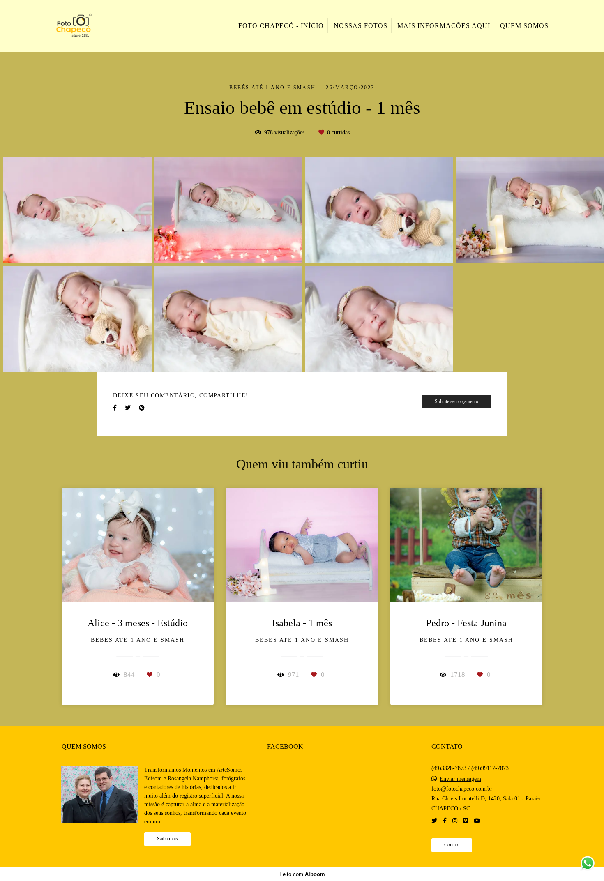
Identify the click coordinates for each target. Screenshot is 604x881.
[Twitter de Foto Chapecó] (434, 821)
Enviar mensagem (460, 779)
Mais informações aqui (443, 25)
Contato (451, 845)
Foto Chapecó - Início (281, 25)
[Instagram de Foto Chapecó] (454, 821)
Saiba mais (167, 839)
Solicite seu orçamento (456, 401)
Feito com (302, 874)
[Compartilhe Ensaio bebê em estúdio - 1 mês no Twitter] (128, 408)
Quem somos (524, 25)
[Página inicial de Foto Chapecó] (93, 25)
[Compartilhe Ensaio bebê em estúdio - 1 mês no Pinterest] (142, 408)
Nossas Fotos (360, 25)
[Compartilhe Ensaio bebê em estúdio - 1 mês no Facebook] (115, 408)
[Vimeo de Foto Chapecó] (465, 821)
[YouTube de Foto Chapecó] (477, 821)
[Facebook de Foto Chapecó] (445, 821)
